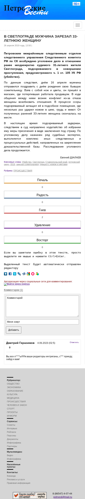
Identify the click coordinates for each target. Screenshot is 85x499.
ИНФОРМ (12, 416)
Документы (12, 439)
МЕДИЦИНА (13, 398)
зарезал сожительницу (27, 164)
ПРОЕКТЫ (12, 412)
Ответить (74, 342)
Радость (42, 195)
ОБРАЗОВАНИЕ (15, 391)
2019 (12, 164)
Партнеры (12, 446)
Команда (11, 476)
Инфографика (14, 442)
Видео (10, 455)
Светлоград (38, 162)
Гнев (42, 210)
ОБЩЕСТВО (13, 384)
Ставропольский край (56, 162)
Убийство (26, 162)
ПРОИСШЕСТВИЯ (22, 170)
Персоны (11, 435)
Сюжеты (11, 425)
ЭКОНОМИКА (14, 387)
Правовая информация (18, 483)
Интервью (12, 428)
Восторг (42, 240)
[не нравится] (7, 348)
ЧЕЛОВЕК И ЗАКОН (17, 405)
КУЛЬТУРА (12, 394)
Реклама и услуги (16, 479)
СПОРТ (11, 408)
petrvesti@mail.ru (62, 497)
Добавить (13, 330)
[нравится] (12, 348)
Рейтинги (11, 432)
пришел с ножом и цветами (53, 164)
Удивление (42, 225)
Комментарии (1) (13, 290)
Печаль (42, 180)
